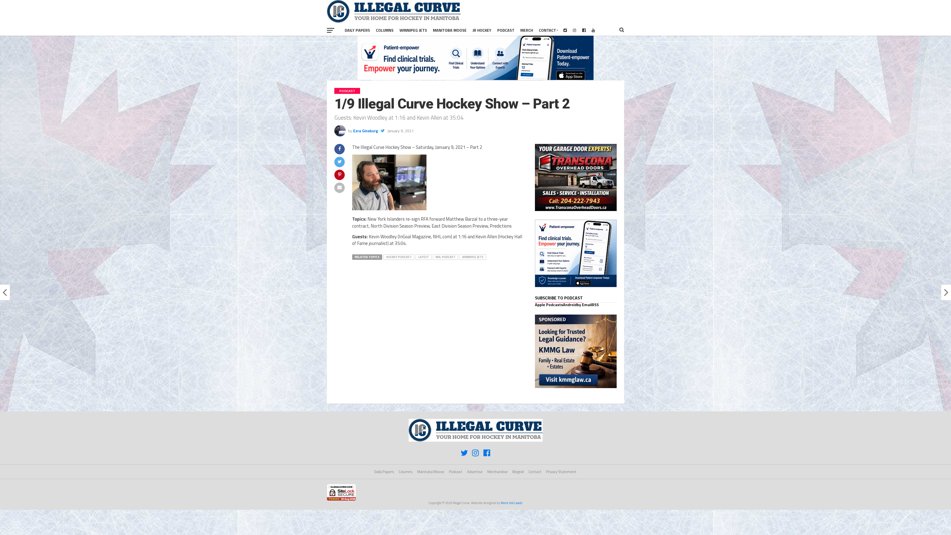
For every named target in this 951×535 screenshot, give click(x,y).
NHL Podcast (445, 256)
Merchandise (497, 472)
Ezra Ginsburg (365, 131)
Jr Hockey (482, 30)
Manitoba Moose (450, 30)
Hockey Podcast (399, 256)
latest (423, 256)
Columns (385, 30)
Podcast (505, 30)
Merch (526, 30)
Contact (547, 30)
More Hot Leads (512, 502)
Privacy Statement (561, 472)
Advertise (475, 472)
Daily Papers (357, 30)
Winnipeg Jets (413, 30)
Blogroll (518, 472)
